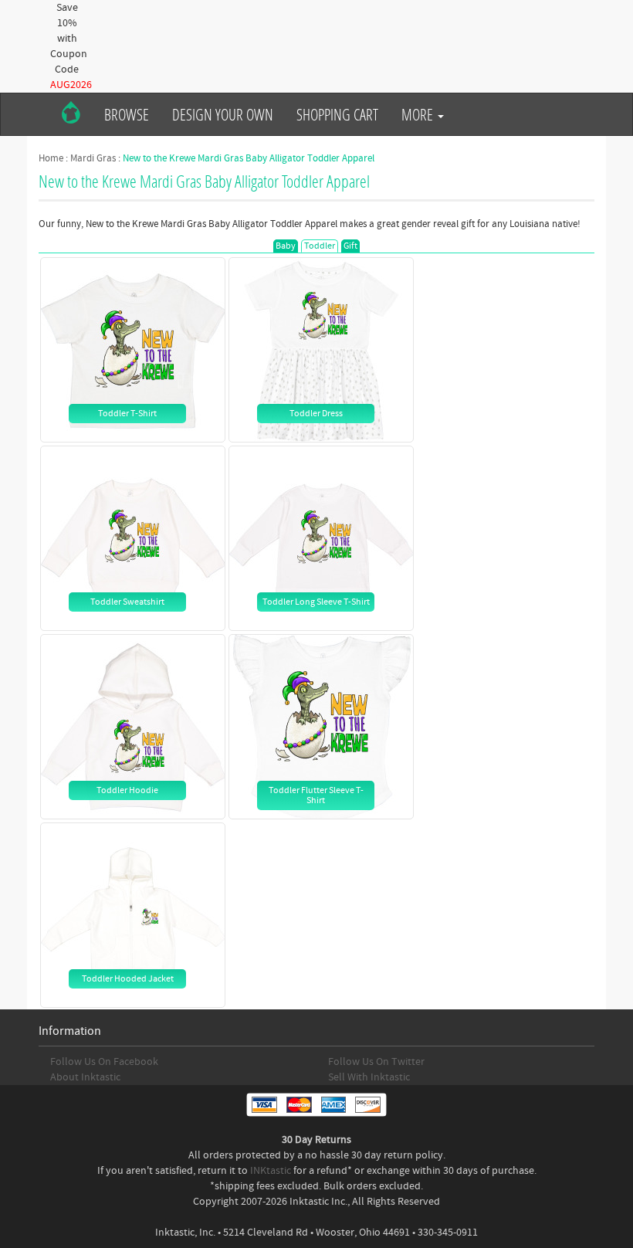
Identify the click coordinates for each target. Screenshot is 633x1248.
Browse (126, 114)
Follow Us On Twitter (376, 1062)
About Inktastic (85, 1077)
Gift (350, 246)
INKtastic (270, 1171)
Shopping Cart (337, 114)
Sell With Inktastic (369, 1077)
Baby (286, 246)
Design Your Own (222, 114)
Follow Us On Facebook (104, 1062)
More (418, 114)
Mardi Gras (93, 158)
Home (51, 158)
